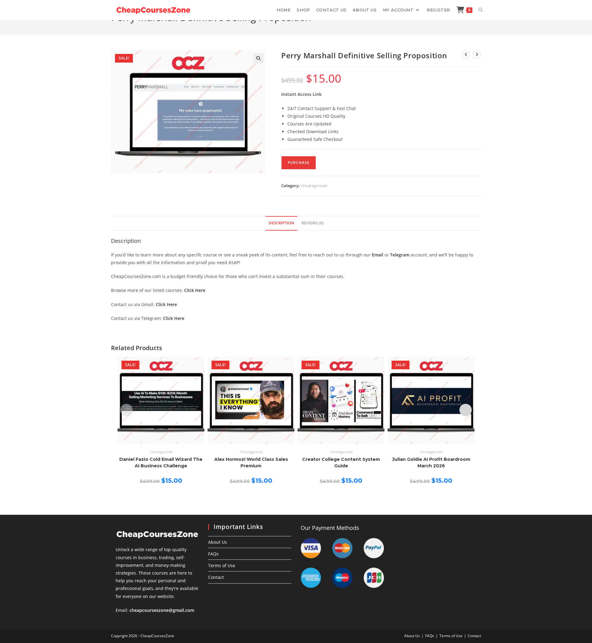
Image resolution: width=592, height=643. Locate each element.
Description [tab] (281, 223)
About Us (217, 542)
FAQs (213, 554)
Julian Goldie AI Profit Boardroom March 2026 (431, 463)
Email (377, 255)
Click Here (194, 290)
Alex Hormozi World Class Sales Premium (251, 463)
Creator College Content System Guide (341, 463)
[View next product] (476, 54)
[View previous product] (466, 54)
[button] (258, 58)
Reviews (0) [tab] (312, 223)
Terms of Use (221, 565)
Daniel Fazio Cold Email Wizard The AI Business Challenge (161, 463)
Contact (216, 577)
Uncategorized (314, 185)
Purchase (299, 162)
